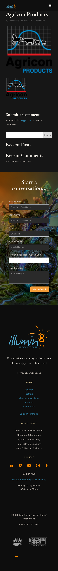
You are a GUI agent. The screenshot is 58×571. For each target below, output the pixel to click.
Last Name (14, 214)
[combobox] (29, 260)
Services (29, 389)
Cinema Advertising (29, 398)
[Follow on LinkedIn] (11, 465)
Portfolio (29, 393)
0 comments (39, 20)
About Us (29, 402)
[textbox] (29, 260)
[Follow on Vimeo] (20, 465)
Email (11, 228)
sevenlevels (14, 20)
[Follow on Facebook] (46, 465)
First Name (15, 201)
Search (47, 135)
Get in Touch (39, 289)
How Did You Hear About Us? (25, 254)
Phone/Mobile (16, 241)
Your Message (16, 268)
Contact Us (29, 406)
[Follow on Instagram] (37, 465)
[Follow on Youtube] (29, 465)
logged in (26, 120)
